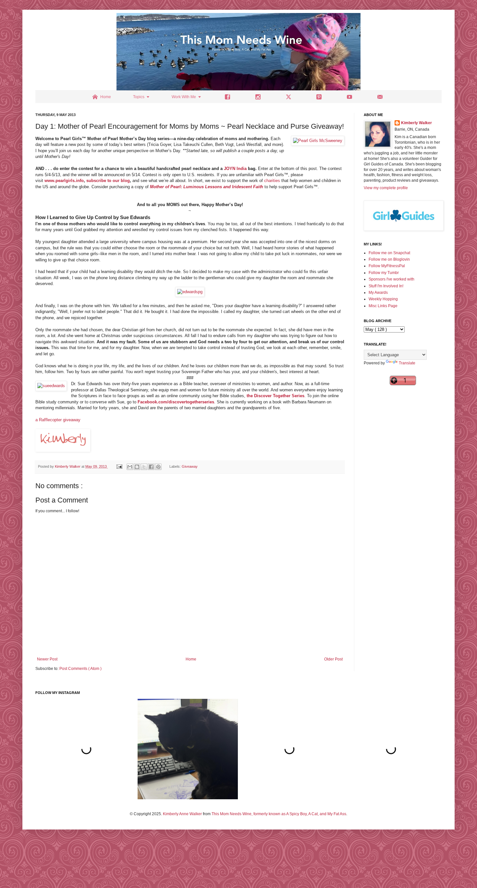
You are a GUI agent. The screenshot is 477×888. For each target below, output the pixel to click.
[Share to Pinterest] (158, 467)
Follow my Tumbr (384, 272)
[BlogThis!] (137, 467)
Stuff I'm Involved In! (386, 286)
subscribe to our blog (108, 180)
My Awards (378, 292)
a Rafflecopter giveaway (57, 419)
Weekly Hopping (383, 299)
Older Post (333, 659)
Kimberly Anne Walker (182, 814)
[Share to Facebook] (151, 467)
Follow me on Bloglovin (389, 259)
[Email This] (130, 467)
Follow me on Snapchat (389, 253)
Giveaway (190, 466)
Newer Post (47, 659)
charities (272, 180)
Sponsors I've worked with (391, 279)
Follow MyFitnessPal (387, 266)
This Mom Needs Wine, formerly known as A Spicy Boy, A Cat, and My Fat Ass (279, 814)
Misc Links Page (383, 306)
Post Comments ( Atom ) (80, 668)
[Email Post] (119, 466)
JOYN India (235, 168)
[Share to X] (144, 467)
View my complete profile (386, 188)
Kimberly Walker (416, 123)
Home (191, 659)
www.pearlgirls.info (64, 180)
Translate (407, 363)
